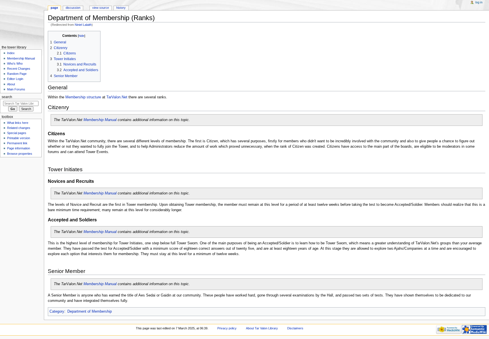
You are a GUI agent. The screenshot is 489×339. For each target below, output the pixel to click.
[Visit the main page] (22, 22)
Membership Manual (100, 120)
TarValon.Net (116, 97)
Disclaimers (295, 328)
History (121, 7)
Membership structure (83, 97)
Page (54, 7)
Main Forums (16, 89)
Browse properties (19, 153)
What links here (17, 122)
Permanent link (17, 143)
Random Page (17, 73)
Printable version (18, 138)
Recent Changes (18, 68)
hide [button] (81, 35)
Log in (478, 2)
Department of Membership (89, 311)
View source (100, 7)
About (11, 84)
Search (7, 97)
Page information (18, 148)
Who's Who (15, 63)
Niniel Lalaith (83, 24)
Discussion (73, 7)
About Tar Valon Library (262, 328)
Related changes (18, 128)
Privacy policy (227, 328)
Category (57, 311)
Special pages (16, 133)
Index (11, 53)
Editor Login (15, 78)
